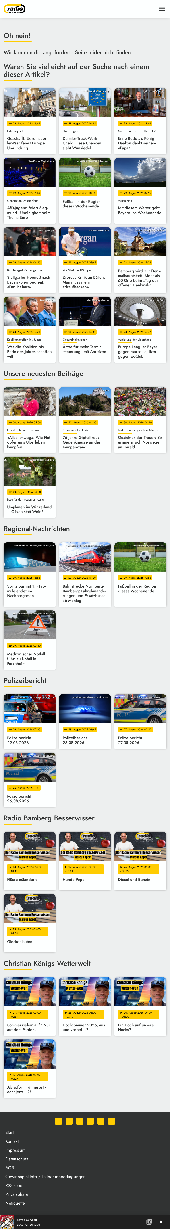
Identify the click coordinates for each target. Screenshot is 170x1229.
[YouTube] (90, 1121)
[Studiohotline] (111, 1121)
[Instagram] (79, 1121)
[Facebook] (69, 1121)
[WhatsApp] (58, 1121)
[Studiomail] (100, 1121)
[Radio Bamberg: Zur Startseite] (80, 8)
